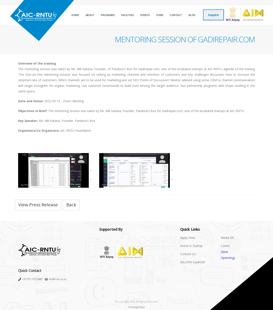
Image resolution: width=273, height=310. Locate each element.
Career (228, 252)
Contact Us (188, 254)
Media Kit (227, 238)
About (90, 15)
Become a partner (192, 262)
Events (145, 15)
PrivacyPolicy (137, 307)
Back (71, 205)
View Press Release (38, 205)
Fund (159, 15)
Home (75, 15)
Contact (176, 15)
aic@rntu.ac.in (58, 279)
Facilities (127, 15)
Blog (192, 15)
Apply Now (187, 238)
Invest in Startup (191, 246)
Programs (108, 15)
